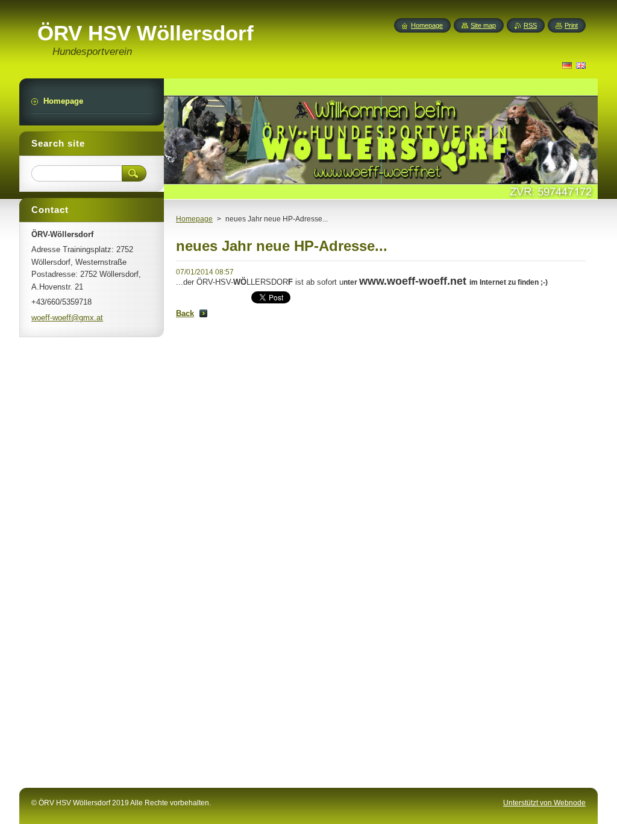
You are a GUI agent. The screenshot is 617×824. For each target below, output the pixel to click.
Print (571, 25)
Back (185, 313)
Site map (483, 25)
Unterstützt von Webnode (544, 803)
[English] (581, 65)
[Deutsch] (567, 65)
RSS (530, 25)
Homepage (194, 219)
